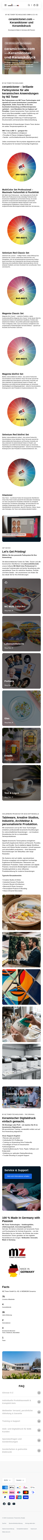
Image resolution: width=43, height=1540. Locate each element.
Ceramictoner (10, 1518)
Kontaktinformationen (22, 1528)
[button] (5, 5)
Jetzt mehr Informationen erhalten (18, 1176)
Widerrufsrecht (6, 1532)
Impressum (34, 1528)
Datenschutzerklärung (8, 1528)
